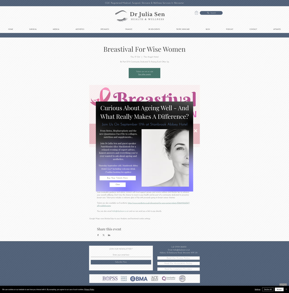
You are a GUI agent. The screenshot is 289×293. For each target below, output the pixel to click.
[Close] (286, 289)
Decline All (268, 289)
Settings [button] (257, 289)
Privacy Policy (89, 289)
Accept (279, 289)
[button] (118, 184)
